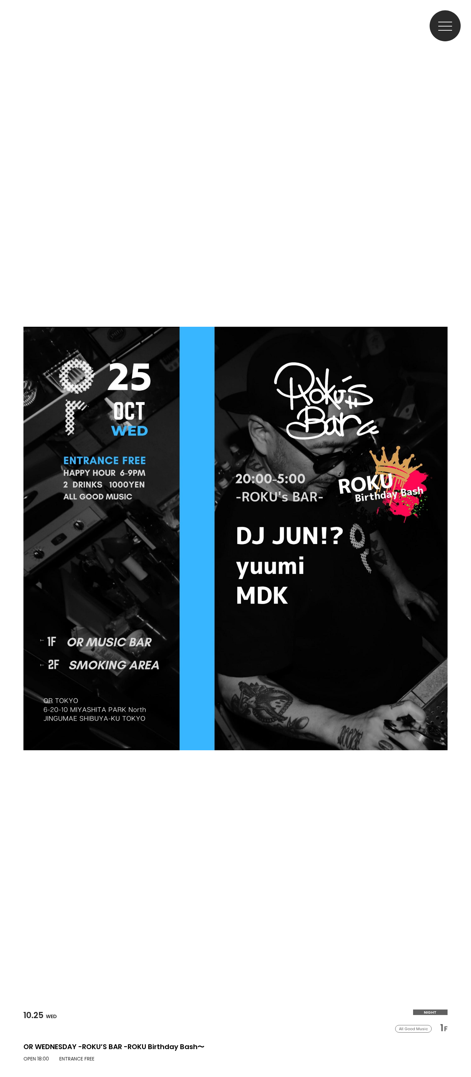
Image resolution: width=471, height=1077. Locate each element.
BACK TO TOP (459, 1050)
